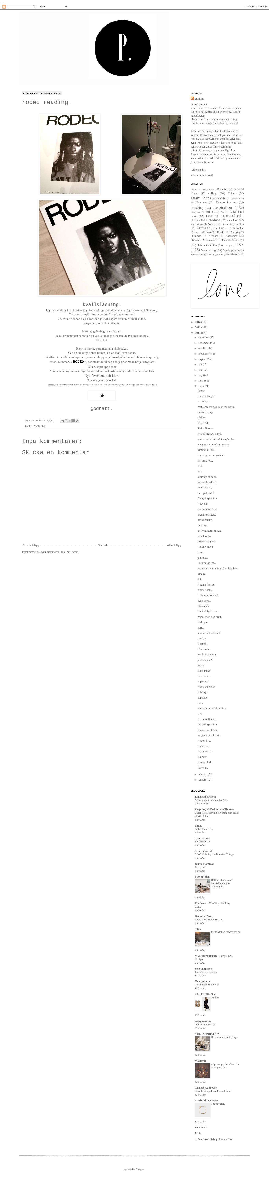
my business (197, 224)
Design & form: (204, 916)
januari (202, 779)
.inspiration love (207, 563)
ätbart (233, 254)
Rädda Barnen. (206, 428)
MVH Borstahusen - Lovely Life (214, 956)
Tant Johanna (203, 981)
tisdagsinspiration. (208, 724)
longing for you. (206, 584)
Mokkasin (201, 1061)
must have (232, 220)
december (204, 337)
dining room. (205, 590)
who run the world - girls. (212, 708)
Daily (195, 198)
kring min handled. (208, 595)
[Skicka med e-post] (62, 421)
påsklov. (202, 417)
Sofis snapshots (203, 969)
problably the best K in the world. (216, 407)
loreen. (201, 665)
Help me (201, 202)
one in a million (234, 224)
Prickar (240, 228)
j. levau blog (202, 876)
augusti (202, 359)
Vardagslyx (39, 426)
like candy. (204, 606)
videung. (202, 644)
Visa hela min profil (202, 175)
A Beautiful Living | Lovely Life (213, 1139)
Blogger (140, 1169)
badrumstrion (205, 751)
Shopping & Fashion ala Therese (214, 809)
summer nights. (206, 450)
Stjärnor (195, 240)
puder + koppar (206, 396)
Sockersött (231, 236)
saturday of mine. (207, 477)
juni (200, 369)
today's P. (203, 503)
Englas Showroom (205, 796)
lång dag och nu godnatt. (211, 455)
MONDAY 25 (202, 841)
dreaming (239, 198)
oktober (203, 348)
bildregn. (203, 622)
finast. (201, 703)
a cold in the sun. (207, 654)
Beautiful (222, 189)
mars (201, 386)
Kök (223, 212)
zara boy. (202, 525)
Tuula (198, 825)
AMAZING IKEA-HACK (209, 919)
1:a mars (202, 757)
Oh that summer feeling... (224, 1037)
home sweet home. (208, 730)
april (201, 380)
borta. (201, 627)
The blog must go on (206, 972)
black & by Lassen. (208, 611)
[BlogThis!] (66, 421)
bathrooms (207, 189)
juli (200, 364)
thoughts (226, 240)
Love (209, 215)
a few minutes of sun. (210, 530)
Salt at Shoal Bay (204, 829)
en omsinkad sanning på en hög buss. (218, 568)
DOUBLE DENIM (205, 1024)
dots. (200, 579)
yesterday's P (205, 660)
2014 (198, 322)
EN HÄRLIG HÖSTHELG (225, 932)
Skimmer (196, 236)
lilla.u (198, 929)
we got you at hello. (209, 735)
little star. (203, 767)
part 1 (217, 228)
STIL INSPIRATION (207, 1034)
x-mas (220, 254)
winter (194, 254)
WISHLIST (207, 254)
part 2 (228, 228)
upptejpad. (203, 681)
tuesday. (202, 638)
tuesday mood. (206, 546)
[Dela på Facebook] (73, 421)
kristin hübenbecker (207, 1100)
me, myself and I (207, 719)
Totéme (215, 997)
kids (208, 211)
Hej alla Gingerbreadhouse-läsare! (213, 1091)
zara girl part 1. (206, 493)
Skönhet (213, 236)
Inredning (197, 207)
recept (199, 232)
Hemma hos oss (226, 202)
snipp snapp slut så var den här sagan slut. (225, 1065)
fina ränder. (204, 676)
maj (200, 375)
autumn (194, 189)
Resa (208, 232)
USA (239, 244)
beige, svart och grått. (210, 617)
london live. (204, 740)
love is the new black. (210, 433)
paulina (199, 99)
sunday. (202, 573)
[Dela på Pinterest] (77, 421)
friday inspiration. (208, 498)
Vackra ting (208, 250)
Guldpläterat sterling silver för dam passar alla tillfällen (217, 814)
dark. (200, 466)
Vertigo (199, 959)
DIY (228, 198)
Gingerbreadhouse (206, 1087)
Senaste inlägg (31, 545)
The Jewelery (218, 1103)
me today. (203, 401)
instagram (196, 212)
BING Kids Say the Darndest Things (214, 854)
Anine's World (203, 851)
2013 (198, 327)
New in (212, 224)
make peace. (204, 670)
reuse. (201, 552)
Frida (198, 1133)
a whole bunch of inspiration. (214, 444)
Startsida (103, 545)
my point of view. (207, 509)
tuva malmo (202, 838)
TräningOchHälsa (207, 245)
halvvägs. (203, 692)
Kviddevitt (201, 1127)
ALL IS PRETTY (205, 994)
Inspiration (222, 207)
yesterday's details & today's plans (216, 439)
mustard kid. (204, 762)
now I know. (204, 536)
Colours (232, 193)
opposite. (203, 697)
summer (211, 240)
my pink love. (205, 460)
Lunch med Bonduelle (207, 984)
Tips (241, 239)
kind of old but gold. (209, 633)
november (204, 343)
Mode (216, 219)
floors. (201, 390)
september (204, 353)
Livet (194, 215)
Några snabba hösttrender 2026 (211, 800)
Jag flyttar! (200, 867)
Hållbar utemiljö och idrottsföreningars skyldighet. (222, 883)
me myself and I (232, 215)
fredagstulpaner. (206, 687)
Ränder (221, 232)
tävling (227, 245)
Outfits (201, 228)
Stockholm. (204, 649)
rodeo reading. (206, 412)
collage (212, 193)
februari (203, 774)
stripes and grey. (207, 541)
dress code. (204, 423)
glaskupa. (203, 557)
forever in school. (207, 482)
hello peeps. (204, 600)
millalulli (203, 220)
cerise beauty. (205, 520)
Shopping (235, 232)
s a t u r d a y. (205, 487)
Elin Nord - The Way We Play (212, 903)
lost (199, 471)
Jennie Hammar (204, 864)
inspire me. (204, 746)
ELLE (198, 906)
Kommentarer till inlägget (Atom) (60, 552)
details (215, 198)
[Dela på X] (70, 421)
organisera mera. (207, 514)
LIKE (233, 211)
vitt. (200, 714)
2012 (198, 333)
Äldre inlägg (174, 545)
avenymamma (203, 1021)
